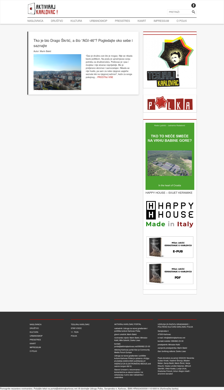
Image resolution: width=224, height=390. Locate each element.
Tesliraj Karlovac (80, 324)
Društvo (57, 21)
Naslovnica (35, 21)
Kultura (76, 21)
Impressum (161, 21)
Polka (74, 335)
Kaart (142, 21)
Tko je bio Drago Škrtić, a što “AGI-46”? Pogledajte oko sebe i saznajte (83, 43)
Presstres (122, 21)
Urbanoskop (98, 21)
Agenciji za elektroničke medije (130, 363)
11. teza (74, 332)
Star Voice (76, 328)
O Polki (182, 21)
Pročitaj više (105, 77)
